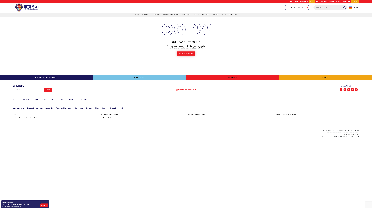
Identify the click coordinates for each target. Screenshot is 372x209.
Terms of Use (355, 134)
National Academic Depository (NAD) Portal (28, 118)
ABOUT (291, 1)
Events (53, 99)
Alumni (224, 15)
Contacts (89, 108)
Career (331, 1)
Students (205, 15)
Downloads (79, 108)
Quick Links (233, 15)
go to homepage (186, 53)
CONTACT (355, 1)
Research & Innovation (171, 15)
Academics (145, 15)
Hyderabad (112, 108)
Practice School (321, 1)
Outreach (84, 99)
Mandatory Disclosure (107, 118)
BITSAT (312, 1)
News (44, 99)
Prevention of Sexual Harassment (285, 115)
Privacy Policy (347, 134)
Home (137, 15)
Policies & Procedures (35, 108)
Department (186, 15)
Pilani (97, 108)
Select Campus (297, 7)
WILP (296, 1)
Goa (103, 108)
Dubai (121, 108)
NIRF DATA (72, 99)
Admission (156, 15)
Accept (44, 205)
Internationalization (343, 1)
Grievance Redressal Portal (196, 115)
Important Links (18, 108)
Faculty (196, 15)
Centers (215, 15)
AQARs (61, 99)
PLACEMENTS (304, 1)
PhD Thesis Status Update (109, 115)
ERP (14, 115)
